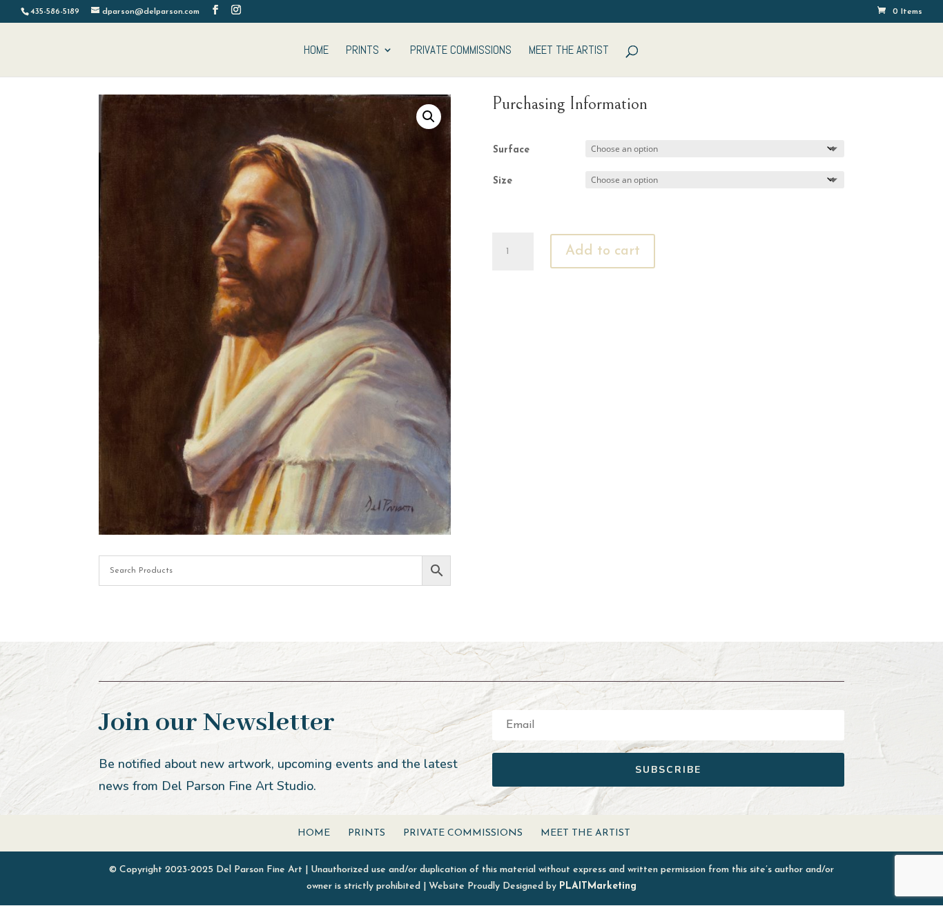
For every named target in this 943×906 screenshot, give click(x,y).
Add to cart (602, 251)
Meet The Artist (569, 51)
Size (502, 181)
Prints (362, 51)
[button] (428, 116)
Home (316, 51)
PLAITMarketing (597, 886)
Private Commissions (461, 51)
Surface (511, 150)
